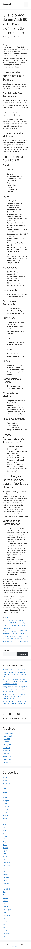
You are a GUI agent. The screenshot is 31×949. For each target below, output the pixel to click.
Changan (6, 801)
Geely (5, 833)
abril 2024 (6, 754)
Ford (4, 830)
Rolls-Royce (7, 910)
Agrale (5, 780)
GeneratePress (15, 946)
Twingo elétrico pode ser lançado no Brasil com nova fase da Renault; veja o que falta (15, 689)
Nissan (5, 892)
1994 (6, 620)
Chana (5, 798)
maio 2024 (6, 751)
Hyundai (5, 848)
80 (13, 620)
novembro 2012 (8, 762)
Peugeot (5, 898)
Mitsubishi (6, 889)
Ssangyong (6, 915)
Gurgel (5, 836)
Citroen (5, 812)
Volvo (4, 936)
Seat (4, 912)
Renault (5, 907)
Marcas (5, 874)
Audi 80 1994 (17, 623)
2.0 (10, 620)
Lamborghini (7, 862)
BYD (4, 795)
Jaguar (5, 851)
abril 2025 (6, 742)
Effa (4, 821)
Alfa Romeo (7, 783)
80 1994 (18, 620)
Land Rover (7, 865)
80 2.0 (24, 620)
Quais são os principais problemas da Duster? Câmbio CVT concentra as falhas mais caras (15, 682)
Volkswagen (7, 933)
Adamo (5, 777)
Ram (4, 904)
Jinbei (5, 857)
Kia (4, 859)
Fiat (4, 827)
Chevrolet (6, 806)
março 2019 (7, 759)
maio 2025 (6, 739)
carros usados (22, 625)
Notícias (5, 895)
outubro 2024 (7, 745)
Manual (5, 628)
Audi (6, 618)
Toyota (5, 927)
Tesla (4, 924)
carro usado (12, 625)
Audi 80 (9, 623)
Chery (5, 804)
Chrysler (5, 809)
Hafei (4, 842)
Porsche (5, 901)
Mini (4, 886)
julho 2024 (6, 748)
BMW (4, 789)
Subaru (5, 918)
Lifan (4, 871)
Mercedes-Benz (8, 883)
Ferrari (5, 824)
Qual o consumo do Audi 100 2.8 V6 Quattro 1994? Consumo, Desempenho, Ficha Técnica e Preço (15, 638)
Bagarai (7, 4)
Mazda (5, 880)
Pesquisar (6, 651)
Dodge (5, 818)
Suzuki (5, 921)
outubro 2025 (7, 736)
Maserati (6, 877)
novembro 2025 (8, 733)
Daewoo (5, 815)
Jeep (4, 854)
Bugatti (5, 792)
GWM (4, 839)
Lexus (5, 868)
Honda (5, 845)
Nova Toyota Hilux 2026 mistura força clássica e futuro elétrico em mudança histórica (14, 696)
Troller (5, 930)
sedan (11, 628)
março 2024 (7, 757)
